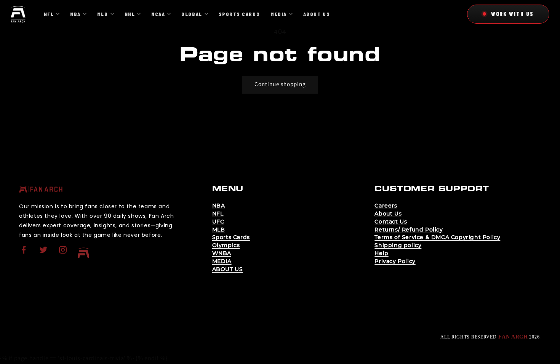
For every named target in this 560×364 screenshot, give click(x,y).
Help (381, 253)
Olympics (226, 245)
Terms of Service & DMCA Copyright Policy (437, 237)
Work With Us (512, 13)
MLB (218, 229)
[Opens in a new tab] (24, 255)
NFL (218, 213)
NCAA (158, 14)
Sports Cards (231, 237)
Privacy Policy (394, 261)
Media (278, 14)
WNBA (221, 253)
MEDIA (222, 261)
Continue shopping (280, 84)
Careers (385, 205)
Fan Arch (513, 337)
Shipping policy (397, 245)
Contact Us (390, 221)
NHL (130, 14)
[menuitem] (24, 252)
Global (191, 14)
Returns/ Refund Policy (408, 229)
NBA (218, 205)
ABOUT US (227, 269)
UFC (218, 221)
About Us (388, 213)
